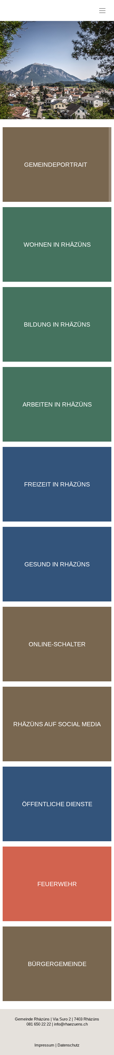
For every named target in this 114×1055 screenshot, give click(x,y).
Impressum (44, 1045)
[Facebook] (57, 1037)
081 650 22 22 (39, 1024)
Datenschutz (69, 1045)
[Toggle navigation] (102, 10)
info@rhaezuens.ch (71, 1024)
